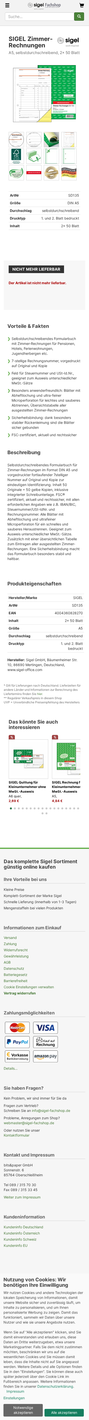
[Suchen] (79, 16)
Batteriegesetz (15, 974)
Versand (10, 937)
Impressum (15, 1391)
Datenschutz (14, 968)
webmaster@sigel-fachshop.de (29, 1123)
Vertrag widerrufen (20, 993)
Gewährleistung (16, 956)
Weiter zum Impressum (22, 1197)
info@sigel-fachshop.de (51, 1110)
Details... (11, 1068)
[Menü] (7, 6)
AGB (7, 962)
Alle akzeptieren (64, 1412)
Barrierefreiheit (15, 981)
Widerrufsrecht (16, 950)
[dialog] (44, 1346)
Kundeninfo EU (15, 1245)
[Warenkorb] (81, 6)
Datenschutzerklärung (55, 1386)
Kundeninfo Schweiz (20, 1239)
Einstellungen (14, 1398)
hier (39, 694)
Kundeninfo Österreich (22, 1233)
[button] (11, 808)
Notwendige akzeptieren (23, 1410)
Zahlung (10, 944)
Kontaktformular (16, 1135)
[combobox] (39, 16)
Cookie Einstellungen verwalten (29, 987)
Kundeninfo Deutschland (23, 1227)
